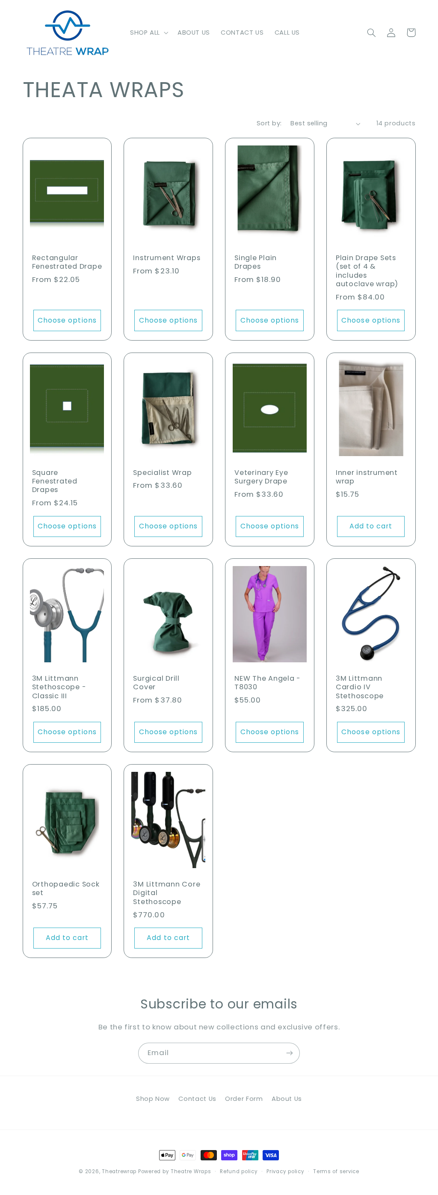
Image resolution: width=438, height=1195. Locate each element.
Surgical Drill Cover (156, 683)
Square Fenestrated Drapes (54, 482)
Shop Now (153, 1098)
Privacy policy (285, 1171)
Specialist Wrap (162, 473)
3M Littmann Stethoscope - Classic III (59, 687)
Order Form (244, 1098)
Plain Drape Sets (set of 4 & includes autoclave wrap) (367, 271)
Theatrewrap (119, 1171)
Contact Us (197, 1098)
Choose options (67, 320)
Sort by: (269, 123)
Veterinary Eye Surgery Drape (261, 477)
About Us (287, 1098)
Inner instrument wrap (367, 477)
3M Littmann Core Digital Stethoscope (166, 893)
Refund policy (239, 1171)
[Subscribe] (289, 1053)
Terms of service (336, 1171)
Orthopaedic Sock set (66, 889)
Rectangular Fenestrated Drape (67, 262)
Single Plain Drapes (255, 262)
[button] (148, 32)
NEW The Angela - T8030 (267, 683)
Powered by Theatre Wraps (174, 1171)
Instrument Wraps (166, 258)
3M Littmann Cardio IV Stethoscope (360, 687)
